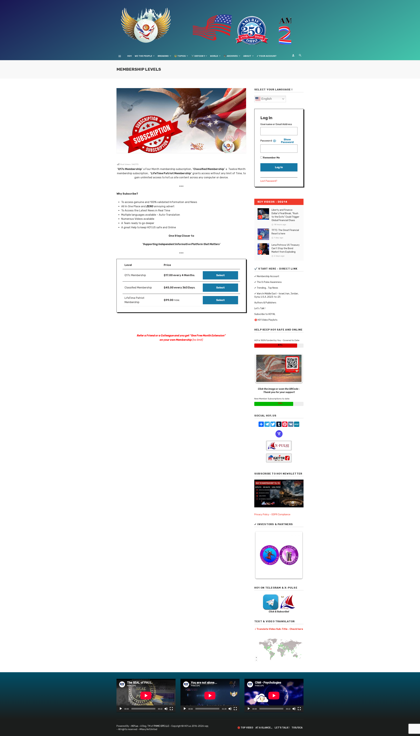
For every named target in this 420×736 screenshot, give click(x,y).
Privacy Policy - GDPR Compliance (272, 514)
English (266, 98)
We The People (143, 56)
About (247, 56)
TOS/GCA (297, 727)
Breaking (163, 56)
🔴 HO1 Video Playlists (265, 320)
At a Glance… (263, 727)
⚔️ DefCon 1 (198, 56)
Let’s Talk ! (259, 308)
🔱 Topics (180, 56)
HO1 (129, 56)
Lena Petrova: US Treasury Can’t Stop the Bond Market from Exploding (286, 248)
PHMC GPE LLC (161, 726)
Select (220, 275)
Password (266, 140)
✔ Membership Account (266, 276)
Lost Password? (268, 181)
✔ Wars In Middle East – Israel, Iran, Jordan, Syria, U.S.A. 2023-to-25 (276, 295)
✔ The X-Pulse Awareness (268, 282)
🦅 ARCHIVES (231, 56)
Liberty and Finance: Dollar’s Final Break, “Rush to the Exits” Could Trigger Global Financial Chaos (285, 215)
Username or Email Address (276, 124)
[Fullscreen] (171, 708)
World (214, 56)
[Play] (120, 708)
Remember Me (271, 157)
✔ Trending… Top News (266, 287)
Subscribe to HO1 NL (264, 314)
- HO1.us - (135, 726)
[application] (146, 695)
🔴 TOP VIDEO (245, 727)
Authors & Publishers (265, 302)
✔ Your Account (267, 56)
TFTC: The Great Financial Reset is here (285, 232)
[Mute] (166, 708)
